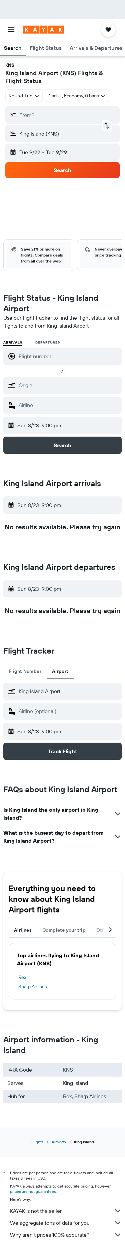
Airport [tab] (60, 671)
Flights (37, 1141)
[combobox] (68, 385)
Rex (22, 977)
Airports (59, 1141)
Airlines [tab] (23, 930)
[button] (11, 29)
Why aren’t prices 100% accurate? (49, 1234)
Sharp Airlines (32, 987)
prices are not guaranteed (33, 1191)
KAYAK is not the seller (36, 1210)
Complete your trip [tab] (64, 930)
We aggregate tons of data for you (50, 1222)
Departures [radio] (47, 342)
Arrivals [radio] (12, 342)
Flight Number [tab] (25, 671)
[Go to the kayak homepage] (43, 30)
